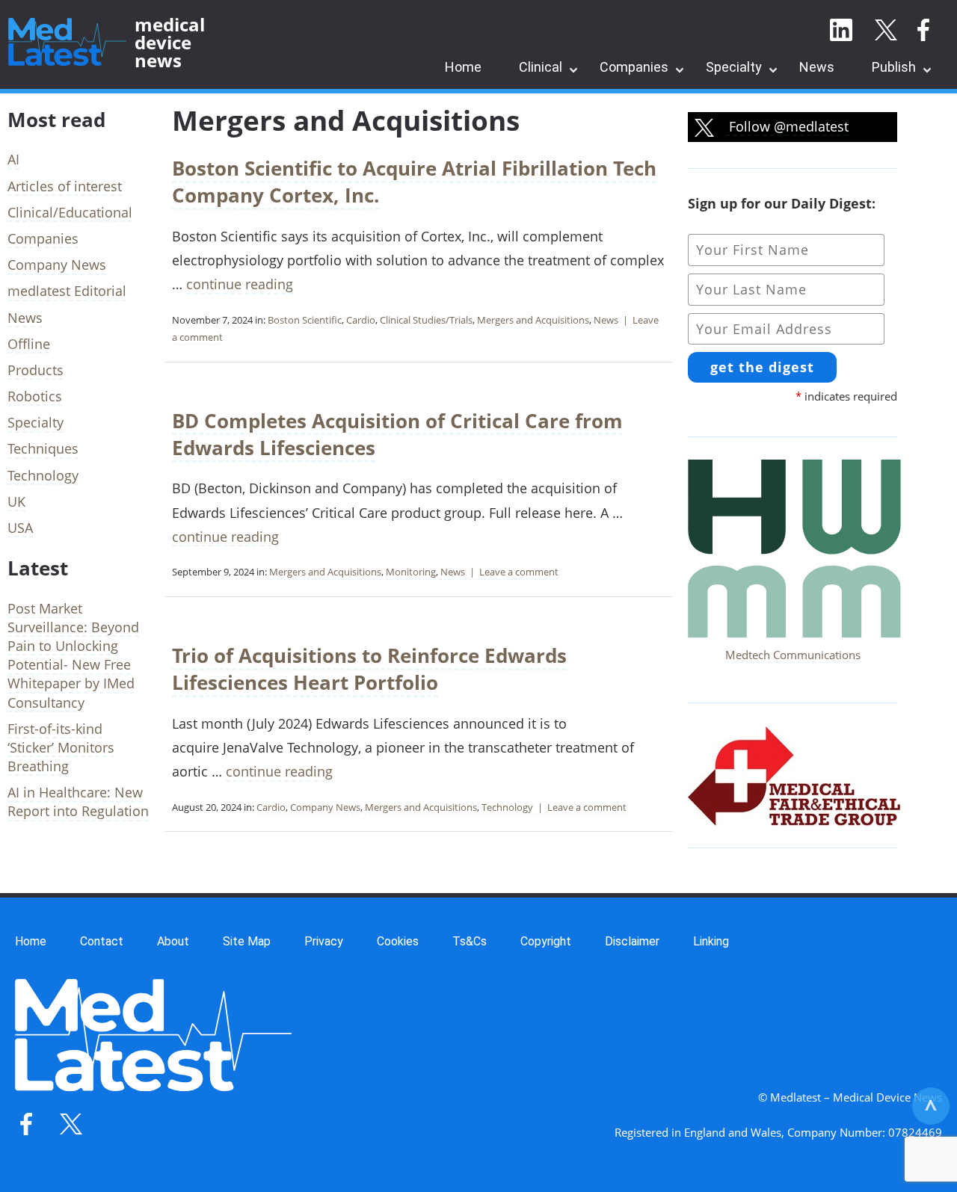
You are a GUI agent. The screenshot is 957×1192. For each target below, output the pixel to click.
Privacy (323, 941)
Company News (325, 807)
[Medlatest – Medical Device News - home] (67, 42)
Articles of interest (64, 186)
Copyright (545, 941)
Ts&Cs (469, 941)
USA (20, 528)
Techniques (43, 448)
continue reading (239, 284)
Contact (101, 941)
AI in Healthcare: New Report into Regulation (78, 801)
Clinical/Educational (69, 212)
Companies (634, 67)
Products (35, 370)
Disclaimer (632, 941)
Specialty (734, 67)
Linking (711, 941)
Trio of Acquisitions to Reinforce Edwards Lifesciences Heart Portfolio (369, 669)
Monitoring (411, 571)
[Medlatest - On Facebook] (923, 31)
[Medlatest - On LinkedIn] (841, 31)
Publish (894, 67)
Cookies (398, 941)
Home (463, 67)
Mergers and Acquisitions (533, 320)
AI (13, 159)
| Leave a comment (511, 571)
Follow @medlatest (787, 126)
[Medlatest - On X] (886, 31)
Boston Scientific (305, 320)
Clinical (540, 67)
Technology (507, 807)
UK (16, 501)
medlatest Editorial (66, 291)
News (816, 67)
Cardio (360, 320)
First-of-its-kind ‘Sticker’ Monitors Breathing (60, 747)
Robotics (34, 396)
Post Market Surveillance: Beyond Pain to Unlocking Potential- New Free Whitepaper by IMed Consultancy (73, 655)
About (173, 941)
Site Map (247, 941)
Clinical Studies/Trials (426, 320)
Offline (28, 344)
